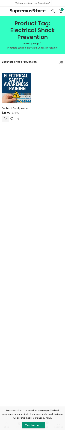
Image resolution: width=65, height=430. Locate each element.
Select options (5, 119)
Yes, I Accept (33, 425)
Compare (17, 118)
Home (27, 43)
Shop (36, 43)
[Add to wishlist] (11, 118)
